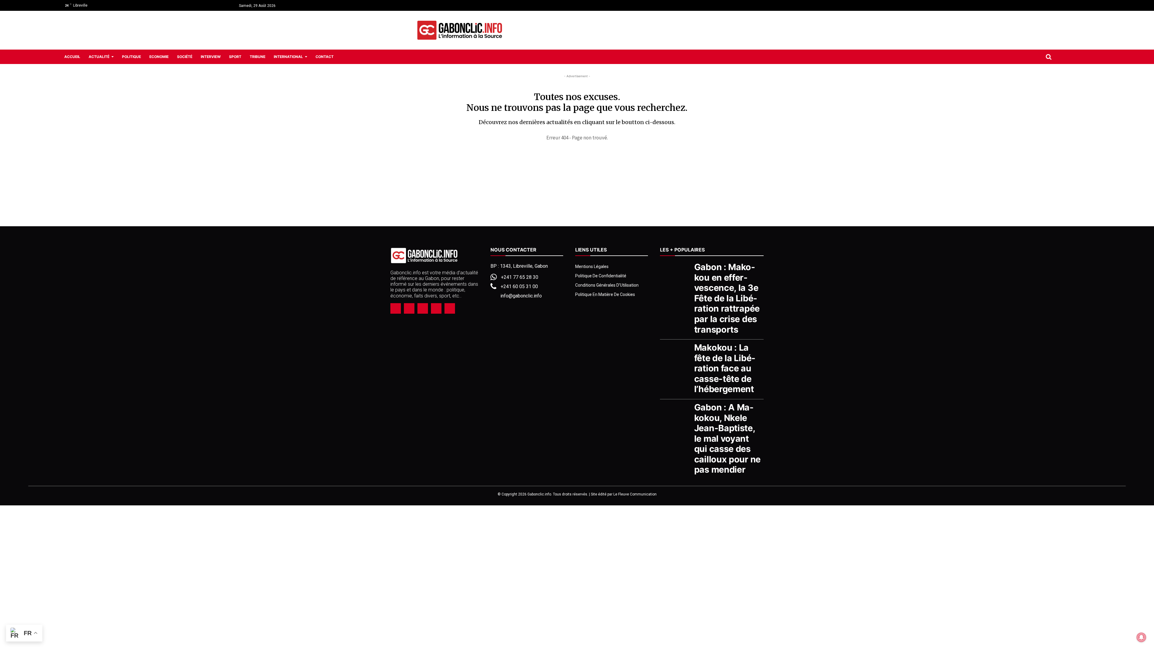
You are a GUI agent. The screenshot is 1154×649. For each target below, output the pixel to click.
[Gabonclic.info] (460, 30)
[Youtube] (1090, 5)
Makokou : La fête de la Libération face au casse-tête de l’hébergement (725, 368)
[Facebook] (1069, 5)
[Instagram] (1079, 5)
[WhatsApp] (436, 308)
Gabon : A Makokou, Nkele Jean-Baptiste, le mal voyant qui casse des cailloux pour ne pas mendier (727, 438)
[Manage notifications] (1141, 637)
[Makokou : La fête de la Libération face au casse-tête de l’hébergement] (675, 353)
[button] (1049, 57)
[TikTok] (422, 308)
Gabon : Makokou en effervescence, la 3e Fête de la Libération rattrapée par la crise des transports (727, 298)
